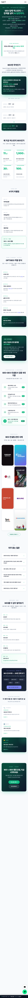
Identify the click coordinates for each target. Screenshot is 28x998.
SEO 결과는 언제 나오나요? (14, 569)
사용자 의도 (10, 288)
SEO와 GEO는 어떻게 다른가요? (14, 555)
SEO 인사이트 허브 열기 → (14, 687)
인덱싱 (22, 276)
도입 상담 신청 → (14, 782)
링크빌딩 (18, 312)
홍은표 (6, 30)
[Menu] (25, 2)
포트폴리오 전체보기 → (14, 534)
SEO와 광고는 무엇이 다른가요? (14, 588)
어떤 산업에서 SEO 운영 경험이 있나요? (14, 582)
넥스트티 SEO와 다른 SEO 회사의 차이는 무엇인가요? (14, 575)
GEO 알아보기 (14, 786)
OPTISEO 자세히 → (9, 356)
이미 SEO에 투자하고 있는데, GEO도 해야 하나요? (14, 562)
